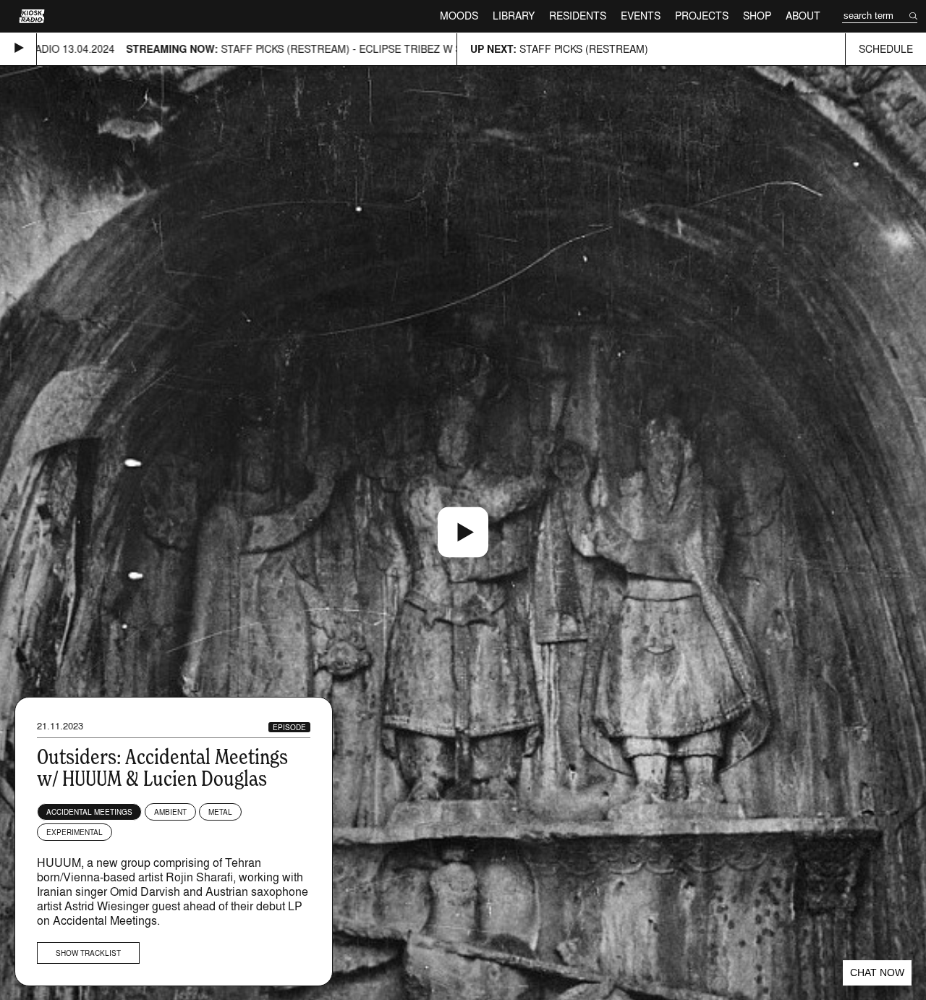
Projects (702, 15)
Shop (757, 15)
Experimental (74, 832)
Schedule (886, 49)
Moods (459, 15)
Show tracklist (88, 953)
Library (514, 15)
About (803, 15)
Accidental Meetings (89, 812)
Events (640, 15)
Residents (577, 15)
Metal (220, 812)
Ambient (170, 812)
